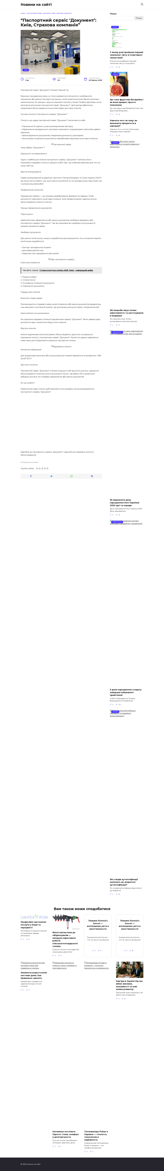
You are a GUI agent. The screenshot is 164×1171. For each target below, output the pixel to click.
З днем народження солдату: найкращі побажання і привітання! (126, 692)
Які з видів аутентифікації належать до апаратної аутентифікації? (124, 882)
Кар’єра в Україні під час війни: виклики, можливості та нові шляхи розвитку (129, 985)
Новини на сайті (36, 4)
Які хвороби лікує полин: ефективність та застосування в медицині (126, 313)
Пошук (113, 14)
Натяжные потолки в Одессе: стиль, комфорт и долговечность (65, 1134)
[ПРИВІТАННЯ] (126, 495)
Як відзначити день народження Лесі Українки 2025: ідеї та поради (124, 502)
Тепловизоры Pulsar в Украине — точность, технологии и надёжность (96, 1135)
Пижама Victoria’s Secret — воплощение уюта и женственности (98, 924)
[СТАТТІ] (119, 48)
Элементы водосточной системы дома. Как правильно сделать (34, 975)
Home (23, 13)
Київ (25, 70)
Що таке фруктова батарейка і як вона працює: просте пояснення (126, 102)
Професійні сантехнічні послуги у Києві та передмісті (33, 925)
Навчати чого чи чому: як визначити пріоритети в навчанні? (123, 123)
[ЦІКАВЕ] (119, 95)
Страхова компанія (30, 462)
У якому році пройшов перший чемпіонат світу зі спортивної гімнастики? (126, 55)
